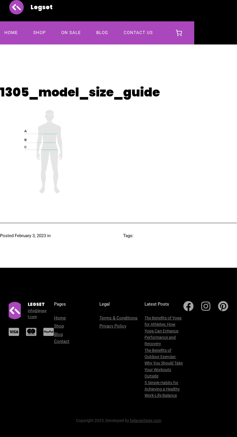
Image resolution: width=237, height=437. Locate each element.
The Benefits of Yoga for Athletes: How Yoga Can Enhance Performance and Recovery (163, 331)
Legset (42, 7)
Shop (59, 326)
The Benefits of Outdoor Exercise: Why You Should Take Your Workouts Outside (164, 363)
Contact (61, 341)
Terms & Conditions (118, 318)
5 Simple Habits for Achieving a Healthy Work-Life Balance (162, 389)
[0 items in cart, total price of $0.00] (179, 33)
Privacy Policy (112, 326)
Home (60, 318)
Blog (58, 334)
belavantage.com (145, 420)
